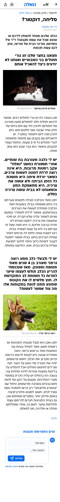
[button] (45, 4)
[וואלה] (30, 4)
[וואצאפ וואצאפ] (12, 4)
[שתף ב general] (5, 4)
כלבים (54, 418)
